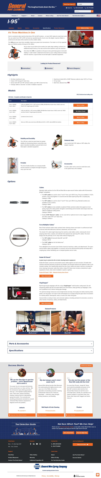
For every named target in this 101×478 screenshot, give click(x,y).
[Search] (92, 11)
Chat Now (11, 455)
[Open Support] (26, 16)
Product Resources (13, 457)
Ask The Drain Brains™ (79, 455)
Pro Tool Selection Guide (66, 427)
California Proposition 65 (36, 460)
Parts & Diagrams (74, 68)
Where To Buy (55, 457)
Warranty (32, 457)
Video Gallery (33, 455)
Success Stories (77, 457)
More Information (46, 276)
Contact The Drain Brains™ (15, 460)
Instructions (26, 68)
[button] (80, 111)
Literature (49, 68)
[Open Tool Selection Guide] (84, 16)
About (52, 455)
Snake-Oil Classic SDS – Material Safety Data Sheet (53, 272)
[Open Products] (17, 16)
